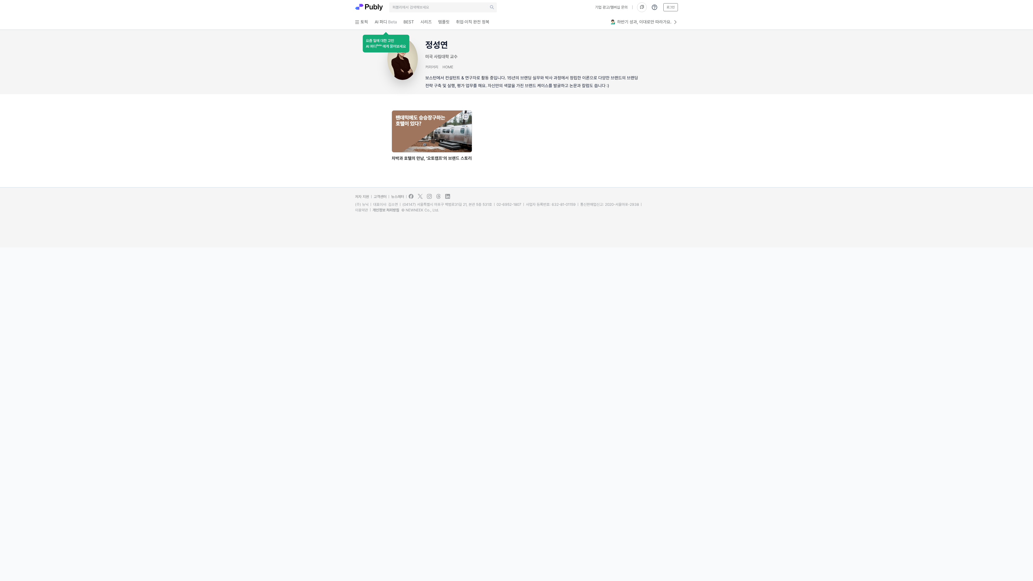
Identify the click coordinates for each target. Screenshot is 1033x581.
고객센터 (380, 196)
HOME (448, 67)
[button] (386, 43)
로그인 (671, 7)
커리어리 (431, 67)
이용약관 (361, 210)
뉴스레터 (397, 196)
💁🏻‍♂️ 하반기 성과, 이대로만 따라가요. (641, 21)
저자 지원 (362, 196)
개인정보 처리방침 (386, 210)
